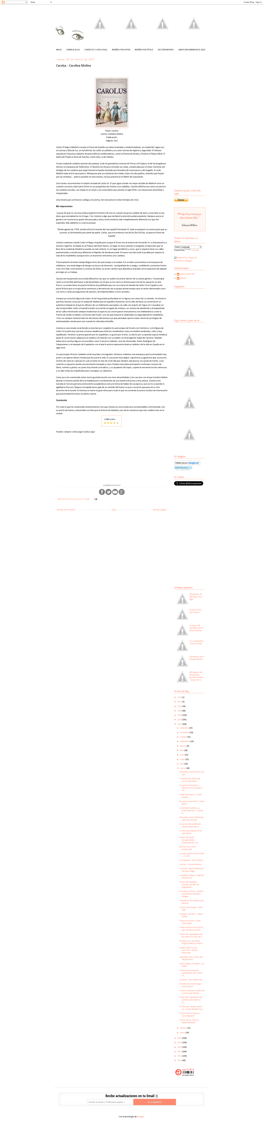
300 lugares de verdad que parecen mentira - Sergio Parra (196, 676)
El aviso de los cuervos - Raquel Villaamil (189, 1021)
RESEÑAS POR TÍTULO (144, 50)
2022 (179, 702)
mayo (182, 759)
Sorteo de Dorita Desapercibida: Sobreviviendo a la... (189, 840)
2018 (179, 720)
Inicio (114, 510)
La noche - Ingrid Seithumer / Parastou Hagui (191, 870)
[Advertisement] (193, 510)
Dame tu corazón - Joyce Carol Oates (190, 922)
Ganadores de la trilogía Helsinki (196, 658)
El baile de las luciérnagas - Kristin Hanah (191, 985)
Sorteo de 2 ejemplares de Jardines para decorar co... (190, 1000)
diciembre (184, 728)
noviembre (185, 732)
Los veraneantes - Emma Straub (196, 642)
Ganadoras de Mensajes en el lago (195, 597)
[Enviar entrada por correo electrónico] (95, 499)
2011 (179, 1060)
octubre (183, 737)
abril (182, 764)
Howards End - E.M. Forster (195, 611)
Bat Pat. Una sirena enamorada (187, 848)
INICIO (59, 50)
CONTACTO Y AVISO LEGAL (95, 50)
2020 (179, 711)
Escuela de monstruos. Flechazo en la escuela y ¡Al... (190, 788)
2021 (179, 706)
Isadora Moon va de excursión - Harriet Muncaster (188, 950)
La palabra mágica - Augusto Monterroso (191, 876)
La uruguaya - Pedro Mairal (191, 860)
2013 (179, 1051)
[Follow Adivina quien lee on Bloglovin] (187, 464)
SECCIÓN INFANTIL (166, 50)
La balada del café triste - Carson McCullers (190, 780)
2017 (179, 724)
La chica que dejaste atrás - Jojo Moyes (191, 832)
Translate (195, 250)
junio (182, 755)
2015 (179, 1042)
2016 (179, 1038)
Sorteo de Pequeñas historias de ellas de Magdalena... (189, 884)
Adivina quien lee (187, 274)
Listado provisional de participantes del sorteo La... (190, 973)
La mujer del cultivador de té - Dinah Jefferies (196, 628)
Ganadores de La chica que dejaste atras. (191, 958)
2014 (179, 1047)
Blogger (140, 1117)
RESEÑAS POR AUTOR (121, 50)
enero (183, 1033)
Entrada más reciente (66, 510)
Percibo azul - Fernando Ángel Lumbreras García (191, 942)
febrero (183, 1028)
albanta (183, 278)
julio (182, 750)
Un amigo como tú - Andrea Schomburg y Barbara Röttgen (191, 894)
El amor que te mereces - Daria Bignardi (190, 1014)
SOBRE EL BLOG (73, 50)
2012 (179, 1056)
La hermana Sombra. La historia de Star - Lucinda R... (191, 810)
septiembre (185, 741)
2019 (179, 715)
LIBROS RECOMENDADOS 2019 (191, 50)
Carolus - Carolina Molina (190, 864)
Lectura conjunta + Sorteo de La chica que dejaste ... (191, 991)
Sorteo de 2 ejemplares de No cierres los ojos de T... (191, 935)
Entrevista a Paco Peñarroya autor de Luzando (191, 818)
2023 (179, 697)
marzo (183, 768)
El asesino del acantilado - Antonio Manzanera (190, 825)
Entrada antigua (160, 510)
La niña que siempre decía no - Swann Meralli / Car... (191, 1008)
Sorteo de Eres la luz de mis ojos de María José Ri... (191, 928)
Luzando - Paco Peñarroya (190, 980)
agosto (183, 746)
